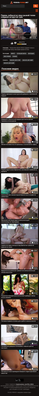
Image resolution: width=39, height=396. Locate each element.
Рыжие (15, 56)
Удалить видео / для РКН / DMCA (25, 384)
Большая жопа (21, 53)
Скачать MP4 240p (9, 63)
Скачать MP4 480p (28, 60)
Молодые (31, 53)
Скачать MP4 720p (15, 60)
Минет (13, 53)
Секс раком (7, 56)
